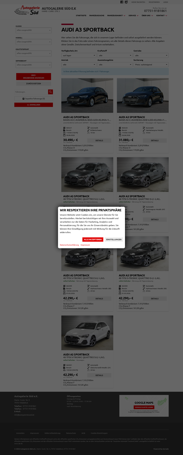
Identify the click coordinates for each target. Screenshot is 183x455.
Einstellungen (114, 239)
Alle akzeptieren (93, 239)
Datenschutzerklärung (69, 245)
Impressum (85, 245)
